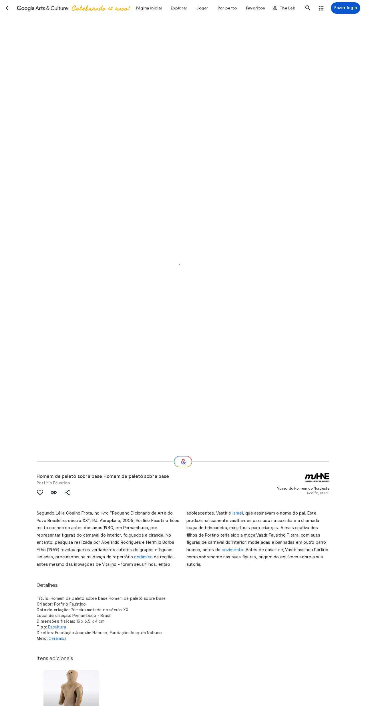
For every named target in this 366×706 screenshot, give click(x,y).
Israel (237, 513)
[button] (8, 8)
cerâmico (143, 556)
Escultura (57, 627)
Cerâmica (58, 638)
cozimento (232, 549)
